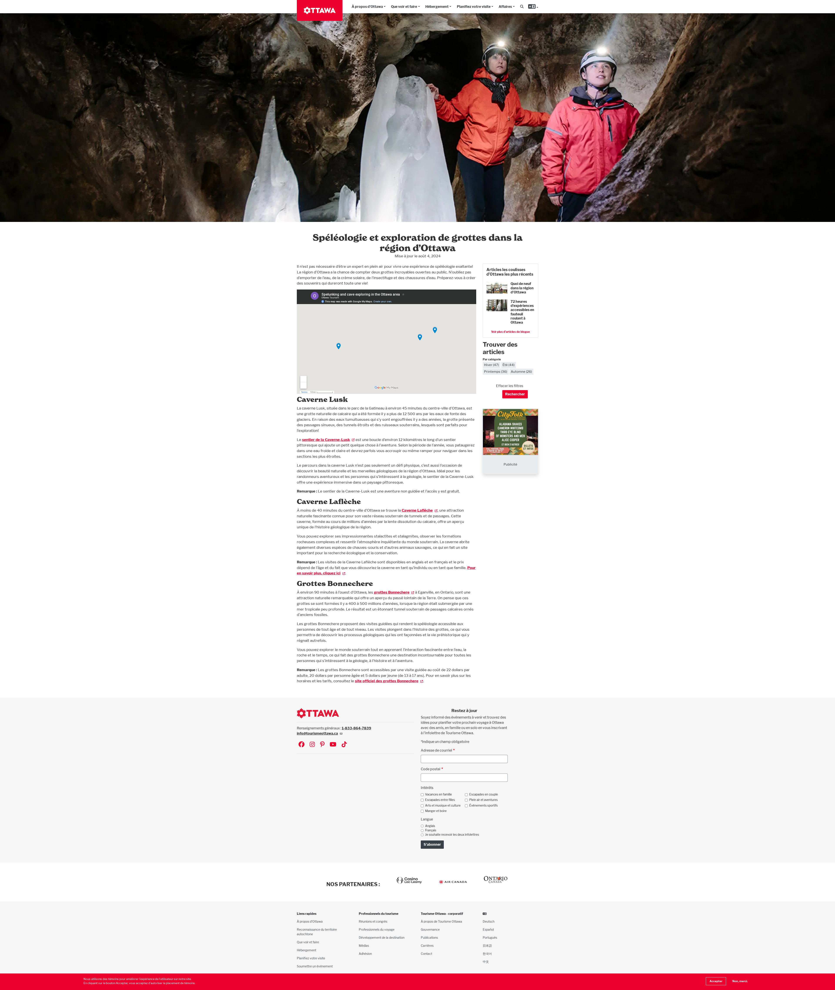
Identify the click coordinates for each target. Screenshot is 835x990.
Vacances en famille (438, 794)
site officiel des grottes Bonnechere (386, 681)
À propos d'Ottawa (367, 7)
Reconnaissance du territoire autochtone (317, 932)
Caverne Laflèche (417, 510)
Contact (426, 953)
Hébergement (437, 7)
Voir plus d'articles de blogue (510, 331)
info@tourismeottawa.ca (317, 733)
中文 (486, 961)
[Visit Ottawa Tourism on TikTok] (344, 745)
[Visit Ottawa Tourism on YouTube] (333, 745)
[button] (521, 6)
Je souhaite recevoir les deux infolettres (452, 834)
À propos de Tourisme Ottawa (441, 921)
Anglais (430, 826)
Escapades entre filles (440, 800)
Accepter (716, 981)
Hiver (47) (491, 365)
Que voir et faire (404, 7)
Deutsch (488, 921)
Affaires (505, 7)
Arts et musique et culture (443, 805)
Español (488, 929)
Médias (364, 945)
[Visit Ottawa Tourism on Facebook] (301, 745)
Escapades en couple (483, 794)
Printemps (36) (495, 371)
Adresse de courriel (436, 750)
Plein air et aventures (483, 800)
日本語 (487, 945)
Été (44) (508, 365)
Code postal (430, 769)
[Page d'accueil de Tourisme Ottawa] (319, 10)
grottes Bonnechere (391, 592)
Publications (429, 937)
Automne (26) (521, 371)
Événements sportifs (483, 805)
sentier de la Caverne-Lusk (326, 439)
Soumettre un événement (315, 966)
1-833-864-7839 (356, 728)
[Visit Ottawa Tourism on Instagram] (312, 745)
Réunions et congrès (373, 921)
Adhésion (365, 953)
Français (430, 830)
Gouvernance (430, 929)
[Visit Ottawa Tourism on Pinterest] (322, 745)
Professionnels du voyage (376, 929)
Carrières (427, 945)
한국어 (487, 953)
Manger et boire (436, 811)
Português (490, 937)
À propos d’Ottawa (310, 921)
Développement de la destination (381, 937)
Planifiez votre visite (474, 7)
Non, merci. (740, 981)
